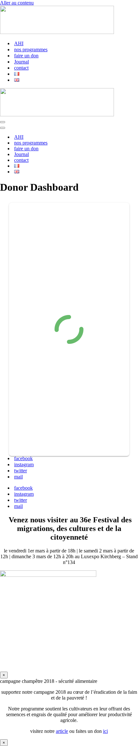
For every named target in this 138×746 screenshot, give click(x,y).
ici (105, 731)
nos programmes (30, 49)
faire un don (26, 55)
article (62, 731)
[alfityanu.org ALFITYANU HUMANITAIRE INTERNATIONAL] (57, 32)
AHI (18, 43)
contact (21, 67)
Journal (21, 61)
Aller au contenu (17, 2)
